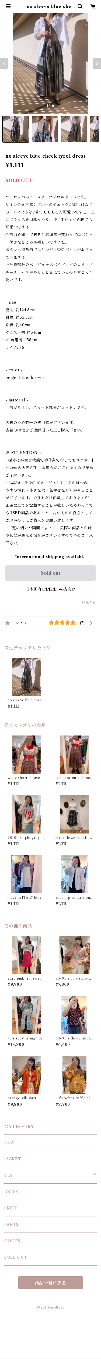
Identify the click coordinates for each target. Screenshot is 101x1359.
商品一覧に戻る (51, 1282)
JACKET (12, 1159)
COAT (10, 1142)
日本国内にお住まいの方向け (50, 589)
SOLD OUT (15, 1257)
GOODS (12, 1240)
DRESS (11, 1191)
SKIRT (11, 1208)
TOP (8, 1175)
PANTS (11, 1224)
